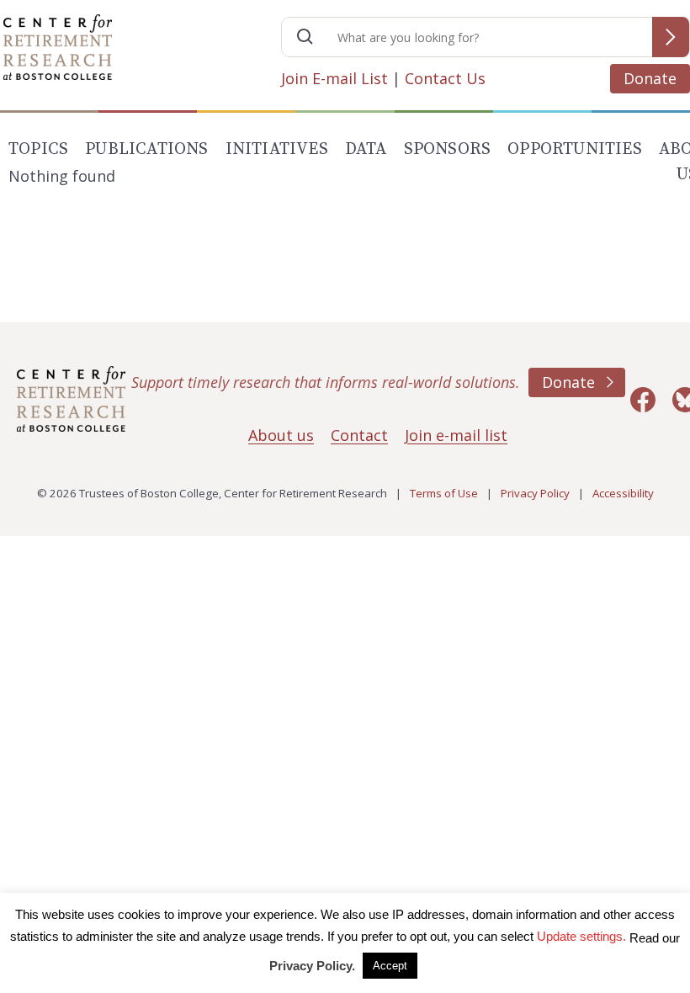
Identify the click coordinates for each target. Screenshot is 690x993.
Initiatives (277, 149)
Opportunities (574, 149)
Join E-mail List (334, 78)
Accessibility (623, 493)
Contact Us (445, 78)
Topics (38, 149)
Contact (359, 435)
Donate (650, 78)
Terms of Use (444, 493)
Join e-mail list (456, 435)
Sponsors (447, 149)
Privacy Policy (535, 493)
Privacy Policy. (312, 965)
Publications (146, 149)
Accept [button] (390, 965)
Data (366, 149)
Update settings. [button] (581, 936)
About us (281, 435)
